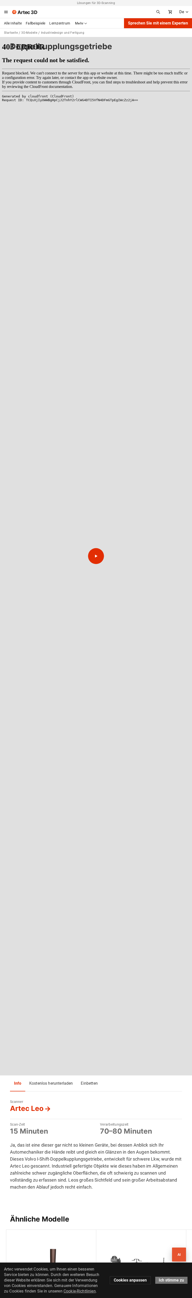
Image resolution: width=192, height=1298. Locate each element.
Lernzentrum (59, 23)
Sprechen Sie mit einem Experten (158, 23)
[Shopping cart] (170, 12)
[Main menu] (6, 12)
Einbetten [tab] (89, 1083)
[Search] (158, 12)
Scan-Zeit (17, 1124)
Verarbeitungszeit (114, 1124)
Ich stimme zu (171, 1280)
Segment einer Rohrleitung (121, 1236)
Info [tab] (17, 1083)
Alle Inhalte (13, 23)
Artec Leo (27, 1108)
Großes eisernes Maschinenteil (34, 1236)
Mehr (79, 23)
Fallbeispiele (35, 23)
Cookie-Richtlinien (80, 1291)
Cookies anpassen (130, 1280)
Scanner (16, 1102)
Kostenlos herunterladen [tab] (51, 1083)
